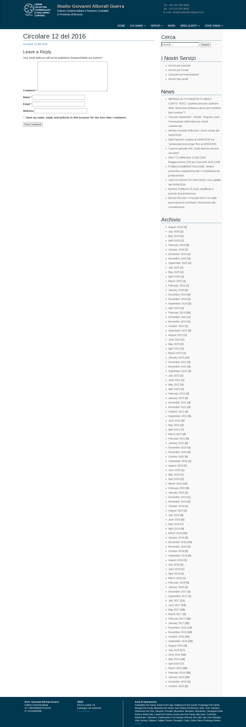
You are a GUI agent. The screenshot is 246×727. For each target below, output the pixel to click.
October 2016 (176, 636)
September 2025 (177, 263)
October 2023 (176, 326)
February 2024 (176, 312)
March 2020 (175, 483)
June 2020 (174, 470)
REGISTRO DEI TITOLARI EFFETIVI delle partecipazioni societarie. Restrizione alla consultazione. (192, 202)
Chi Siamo (137, 25)
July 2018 (173, 564)
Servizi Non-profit (178, 79)
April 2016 (174, 663)
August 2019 (175, 510)
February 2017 (176, 618)
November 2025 (177, 258)
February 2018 (176, 582)
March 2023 (175, 353)
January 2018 (176, 587)
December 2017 (177, 591)
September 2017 (177, 596)
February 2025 (176, 285)
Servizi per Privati (178, 70)
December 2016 (177, 627)
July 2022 (173, 375)
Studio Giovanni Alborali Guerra (90, 6)
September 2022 (177, 371)
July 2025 (173, 267)
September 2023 (177, 330)
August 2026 (175, 227)
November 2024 (177, 299)
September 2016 (177, 641)
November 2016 (177, 632)
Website (28, 110)
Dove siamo (213, 25)
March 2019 (175, 533)
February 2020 (176, 488)
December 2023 (177, 317)
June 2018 (174, 569)
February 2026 (176, 245)
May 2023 (174, 344)
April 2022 (174, 389)
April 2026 (174, 240)
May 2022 (174, 384)
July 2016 (173, 650)
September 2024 (177, 303)
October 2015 (176, 686)
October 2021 (176, 411)
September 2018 (177, 555)
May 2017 (174, 609)
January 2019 (176, 537)
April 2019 (174, 528)
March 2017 (175, 614)
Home (121, 25)
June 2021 (174, 420)
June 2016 (174, 654)
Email (27, 104)
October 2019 (176, 506)
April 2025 (174, 276)
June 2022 (174, 380)
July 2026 (173, 231)
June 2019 (174, 519)
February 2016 (176, 672)
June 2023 (174, 339)
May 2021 (174, 425)
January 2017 (176, 623)
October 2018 (176, 551)
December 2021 (177, 402)
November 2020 (177, 452)
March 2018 (175, 578)
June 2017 (174, 605)
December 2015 (177, 681)
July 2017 (173, 600)
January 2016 (176, 677)
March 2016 (175, 668)
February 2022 (176, 393)
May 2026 (174, 236)
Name (27, 97)
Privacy (138, 723)
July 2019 (173, 515)
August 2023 (175, 335)
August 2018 (175, 560)
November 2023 (177, 321)
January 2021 (176, 443)
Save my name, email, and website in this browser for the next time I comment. (76, 117)
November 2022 (177, 366)
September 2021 (177, 416)
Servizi (156, 25)
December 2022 (177, 362)
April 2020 (174, 479)
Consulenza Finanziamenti (183, 74)
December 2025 (177, 254)
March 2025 (175, 281)
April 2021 (174, 429)
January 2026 (176, 249)
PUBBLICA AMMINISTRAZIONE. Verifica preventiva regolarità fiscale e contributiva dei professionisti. (194, 171)
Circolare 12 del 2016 (35, 44)
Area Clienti (189, 25)
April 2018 (174, 573)
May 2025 (174, 272)
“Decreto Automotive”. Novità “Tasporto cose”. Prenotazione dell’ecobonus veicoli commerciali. (194, 121)
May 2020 (174, 474)
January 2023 (176, 357)
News (171, 25)
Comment (30, 90)
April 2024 (174, 308)
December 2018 (177, 542)
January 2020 (176, 492)
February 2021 (176, 438)
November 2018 (177, 546)
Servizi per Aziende (179, 65)
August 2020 (175, 465)
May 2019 (174, 524)
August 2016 (175, 645)
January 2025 (176, 290)
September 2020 (177, 461)
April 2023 (174, 348)
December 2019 (177, 497)
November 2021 (177, 407)
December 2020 (177, 447)
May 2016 (174, 659)
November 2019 (177, 501)
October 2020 (176, 456)
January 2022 (176, 398)
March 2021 (175, 434)
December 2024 (177, 294)
